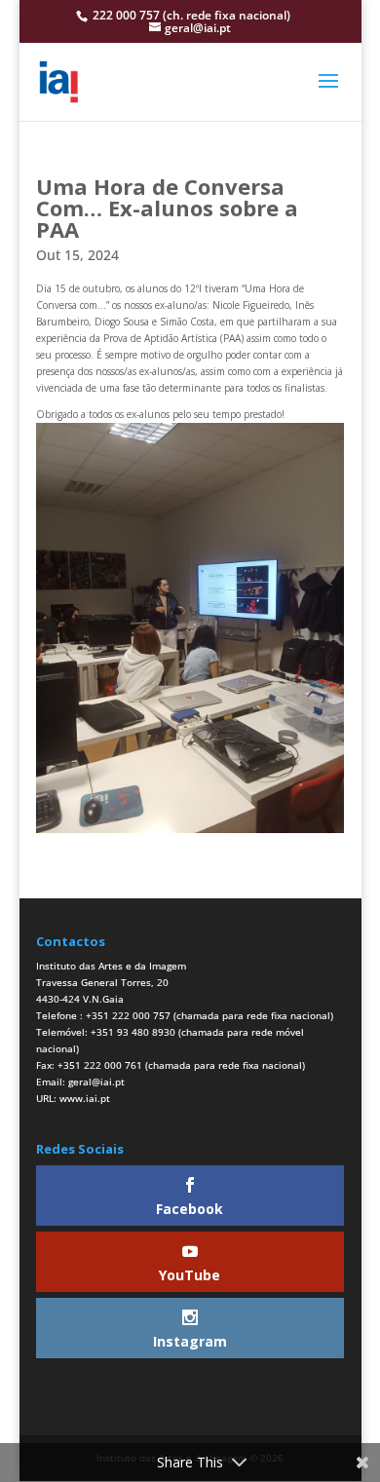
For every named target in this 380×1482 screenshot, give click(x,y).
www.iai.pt (84, 1098)
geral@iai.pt (96, 1081)
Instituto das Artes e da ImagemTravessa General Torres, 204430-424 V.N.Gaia (111, 982)
